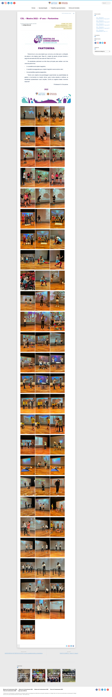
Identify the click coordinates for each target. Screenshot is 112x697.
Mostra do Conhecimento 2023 (26, 689)
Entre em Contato (74, 8)
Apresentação (43, 8)
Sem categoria (68, 28)
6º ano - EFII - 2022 (67, 23)
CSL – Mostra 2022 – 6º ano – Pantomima (39, 18)
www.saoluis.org (26, 694)
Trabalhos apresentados (58, 8)
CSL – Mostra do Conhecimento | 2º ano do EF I (103, 18)
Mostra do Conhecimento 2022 (63, 26)
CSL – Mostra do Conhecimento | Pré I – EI (101, 31)
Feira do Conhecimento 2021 (56, 689)
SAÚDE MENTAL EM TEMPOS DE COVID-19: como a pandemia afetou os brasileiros (24, 653)
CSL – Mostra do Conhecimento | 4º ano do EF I (103, 24)
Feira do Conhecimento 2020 (9, 690)
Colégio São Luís (27, 25)
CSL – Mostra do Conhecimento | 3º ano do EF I (103, 21)
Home (33, 8)
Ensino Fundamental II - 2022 (64, 25)
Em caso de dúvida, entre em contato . (14, 694)
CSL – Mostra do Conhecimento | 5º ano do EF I (103, 28)
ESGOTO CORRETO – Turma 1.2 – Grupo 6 (69, 653)
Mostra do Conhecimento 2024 (10, 689)
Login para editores (22, 690)
